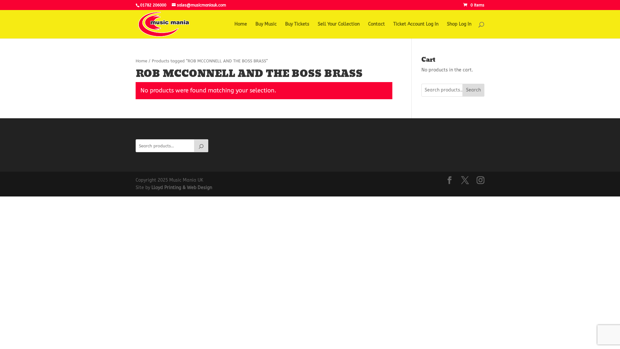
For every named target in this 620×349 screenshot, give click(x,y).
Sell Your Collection (339, 24)
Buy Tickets (297, 24)
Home (240, 24)
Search (473, 90)
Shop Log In (459, 24)
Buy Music (266, 24)
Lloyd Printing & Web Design (181, 187)
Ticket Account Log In (416, 24)
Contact (376, 24)
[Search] (201, 145)
